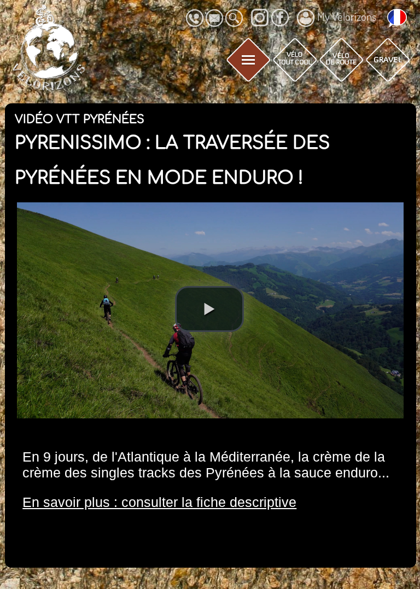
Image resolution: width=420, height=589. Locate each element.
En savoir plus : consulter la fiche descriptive (159, 502)
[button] (209, 309)
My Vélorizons (346, 16)
